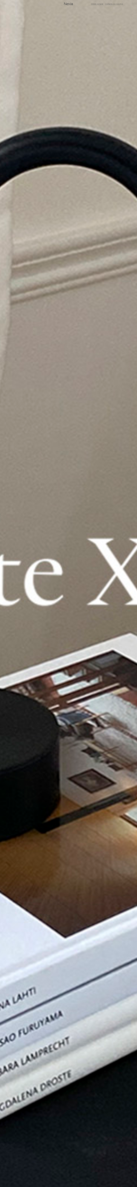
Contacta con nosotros (114, 4)
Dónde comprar (97, 4)
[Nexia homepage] (68, 4)
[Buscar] (132, 4)
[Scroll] (68, 1178)
